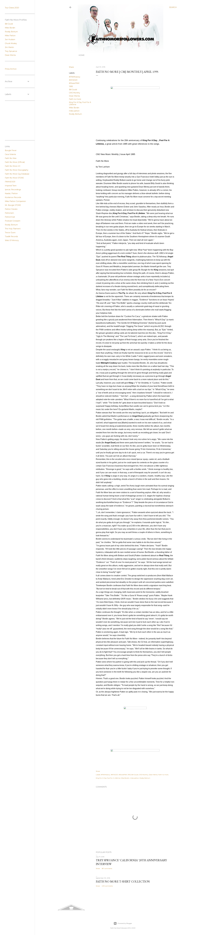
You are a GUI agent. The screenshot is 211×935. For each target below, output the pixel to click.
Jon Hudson (10, 39)
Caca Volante (10, 154)
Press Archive (10, 69)
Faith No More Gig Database (17, 174)
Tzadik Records (11, 236)
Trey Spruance (11, 51)
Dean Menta (74, 96)
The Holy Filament (13, 229)
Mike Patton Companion (15, 201)
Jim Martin (9, 47)
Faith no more (75, 99)
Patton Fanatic (11, 209)
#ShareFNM (74, 83)
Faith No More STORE (14, 178)
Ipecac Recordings (13, 189)
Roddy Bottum (75, 114)
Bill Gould (73, 89)
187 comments (107, 868)
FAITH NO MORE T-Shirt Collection (123, 881)
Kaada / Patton (11, 193)
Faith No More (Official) (15, 162)
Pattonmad (10, 217)
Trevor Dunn (10, 232)
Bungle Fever (10, 150)
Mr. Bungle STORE (13, 205)
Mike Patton (10, 35)
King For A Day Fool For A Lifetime (108, 778)
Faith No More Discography (16, 170)
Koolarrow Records (13, 197)
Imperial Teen (10, 186)
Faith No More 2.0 (12, 166)
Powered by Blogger (125, 923)
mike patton (74, 111)
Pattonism (9, 213)
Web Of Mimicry (12, 240)
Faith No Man (10, 158)
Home (81, 55)
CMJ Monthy (74, 93)
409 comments (107, 886)
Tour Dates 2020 (12, 8)
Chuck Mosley (11, 43)
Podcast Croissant (12, 221)
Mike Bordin (74, 108)
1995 (71, 86)
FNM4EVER (10, 182)
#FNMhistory (74, 77)
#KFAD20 (73, 80)
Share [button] (71, 67)
